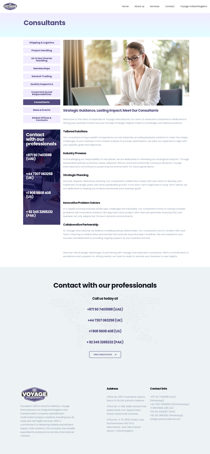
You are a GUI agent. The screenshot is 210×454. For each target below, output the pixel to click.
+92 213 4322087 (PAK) (162, 411)
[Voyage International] (10, 6)
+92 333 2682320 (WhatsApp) (166, 415)
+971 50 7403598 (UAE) (39, 157)
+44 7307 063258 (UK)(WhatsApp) (169, 404)
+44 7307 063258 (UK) (39, 175)
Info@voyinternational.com (165, 419)
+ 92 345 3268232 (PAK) (39, 213)
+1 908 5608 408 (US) (38, 194)
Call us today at (105, 298)
